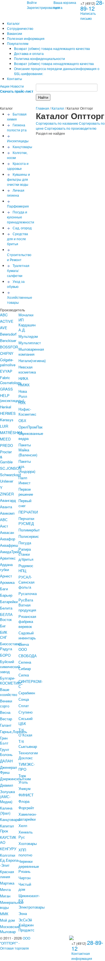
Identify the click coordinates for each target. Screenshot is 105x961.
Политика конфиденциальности (39, 58)
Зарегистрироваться (43, 7)
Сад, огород (22, 227)
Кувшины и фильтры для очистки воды (18, 179)
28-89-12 (87, 945)
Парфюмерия (18, 206)
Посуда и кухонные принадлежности (20, 216)
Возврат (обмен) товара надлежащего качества (52, 48)
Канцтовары (22, 146)
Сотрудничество (20, 28)
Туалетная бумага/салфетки (18, 270)
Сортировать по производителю (70, 128)
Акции (5, 86)
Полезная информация (26, 38)
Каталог (13, 23)
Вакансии (14, 33)
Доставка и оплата (29, 53)
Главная (42, 108)
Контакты (14, 78)
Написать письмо (88, 16)
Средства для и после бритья (17, 238)
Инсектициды (18, 140)
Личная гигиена (15, 193)
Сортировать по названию (57, 123)
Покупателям (17, 43)
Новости (17, 86)
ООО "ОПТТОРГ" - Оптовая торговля (15, 943)
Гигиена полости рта (17, 127)
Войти (32, 2)
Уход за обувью (16, 284)
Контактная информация (81, 956)
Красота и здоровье (18, 166)
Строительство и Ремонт (19, 257)
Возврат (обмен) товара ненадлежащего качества (54, 63)
